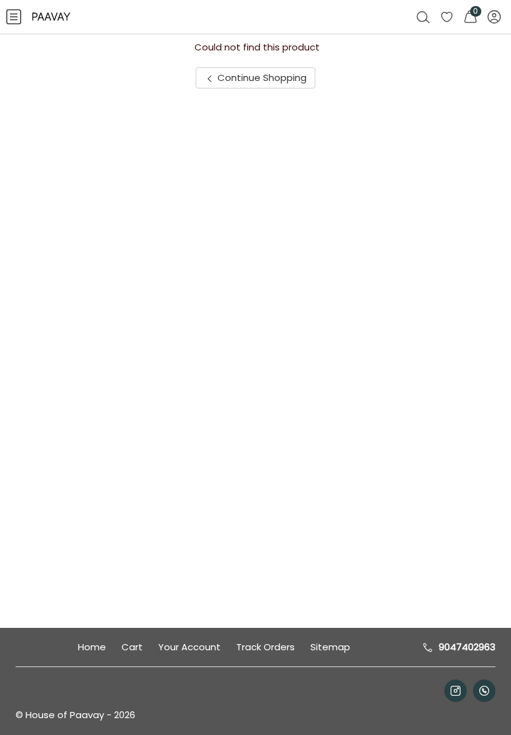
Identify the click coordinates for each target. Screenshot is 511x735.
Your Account (189, 646)
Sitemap (330, 646)
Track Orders (265, 646)
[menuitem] (13, 16)
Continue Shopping (261, 77)
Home (92, 646)
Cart (132, 646)
